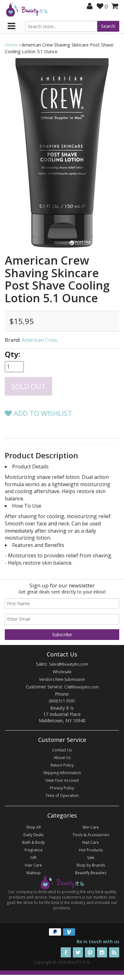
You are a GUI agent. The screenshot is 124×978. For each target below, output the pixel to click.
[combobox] (61, 26)
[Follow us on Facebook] (66, 952)
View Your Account (62, 780)
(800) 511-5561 (62, 701)
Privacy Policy (62, 788)
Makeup (33, 872)
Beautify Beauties (90, 872)
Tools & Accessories (90, 834)
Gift (33, 857)
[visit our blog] (114, 952)
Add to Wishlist (42, 413)
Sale (90, 857)
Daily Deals (34, 834)
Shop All (33, 827)
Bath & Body (33, 842)
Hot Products (91, 850)
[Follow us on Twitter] (78, 952)
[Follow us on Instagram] (102, 952)
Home (11, 45)
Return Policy (62, 765)
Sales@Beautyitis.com (68, 664)
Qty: (12, 354)
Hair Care (33, 865)
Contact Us (62, 750)
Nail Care (90, 842)
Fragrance (33, 850)
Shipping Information (62, 772)
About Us (62, 757)
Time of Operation (62, 795)
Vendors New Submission (62, 679)
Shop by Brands (90, 865)
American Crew (39, 339)
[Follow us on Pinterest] (90, 952)
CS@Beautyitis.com (81, 687)
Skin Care (90, 827)
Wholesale (62, 671)
